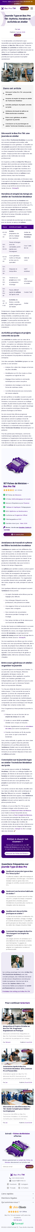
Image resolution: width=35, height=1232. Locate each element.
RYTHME (17, 35)
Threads (12, 1188)
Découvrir (24, 8)
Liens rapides (7, 1194)
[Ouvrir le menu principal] (32, 8)
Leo (19, 29)
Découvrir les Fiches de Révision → (17, 853)
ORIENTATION (26, 1051)
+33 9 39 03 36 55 (17, 1178)
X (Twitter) (24, 1188)
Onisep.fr (15, 188)
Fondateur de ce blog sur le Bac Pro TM (16, 991)
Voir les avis (17, 1220)
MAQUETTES (27, 1011)
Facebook (13, 1184)
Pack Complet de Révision (23, 815)
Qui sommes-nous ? (10, 1202)
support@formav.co (18, 1181)
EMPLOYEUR (27, 1091)
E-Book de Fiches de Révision (21, 810)
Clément (7, 1042)
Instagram (24, 1184)
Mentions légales (9, 1198)
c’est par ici (18, 828)
